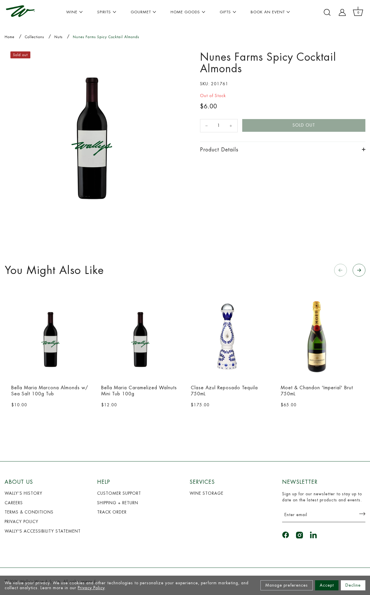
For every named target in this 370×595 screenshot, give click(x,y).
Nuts (58, 37)
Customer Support (119, 493)
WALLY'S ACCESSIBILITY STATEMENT (43, 531)
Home (9, 37)
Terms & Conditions (29, 512)
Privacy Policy (91, 587)
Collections (34, 37)
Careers (14, 502)
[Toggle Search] (327, 12)
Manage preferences (286, 585)
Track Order (112, 512)
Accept (327, 585)
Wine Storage (206, 493)
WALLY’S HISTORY (23, 493)
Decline (353, 585)
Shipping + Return (117, 502)
